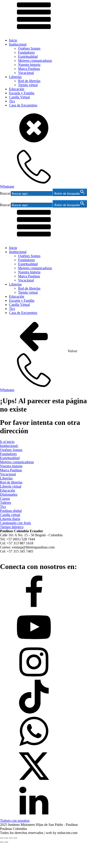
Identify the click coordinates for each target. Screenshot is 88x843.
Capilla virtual (10, 515)
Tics (12, 101)
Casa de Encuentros (23, 105)
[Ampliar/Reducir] (2, 838)
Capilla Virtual (19, 97)
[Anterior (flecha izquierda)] (2, 842)
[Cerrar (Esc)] (15, 838)
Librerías (15, 77)
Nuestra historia (29, 65)
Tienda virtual (28, 85)
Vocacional (26, 73)
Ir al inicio (7, 442)
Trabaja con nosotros (15, 820)
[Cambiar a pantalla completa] (6, 838)
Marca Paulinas (29, 69)
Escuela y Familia (21, 93)
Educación (16, 89)
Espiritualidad (28, 56)
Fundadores (26, 52)
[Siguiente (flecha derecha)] (6, 842)
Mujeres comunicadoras (35, 60)
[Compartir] (11, 838)
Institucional (17, 44)
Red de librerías (29, 81)
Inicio (13, 40)
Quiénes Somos (29, 48)
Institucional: (9, 446)
